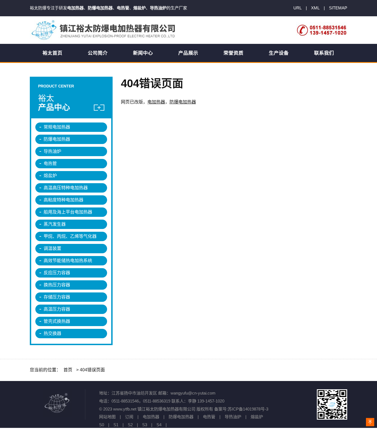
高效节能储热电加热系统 (68, 260)
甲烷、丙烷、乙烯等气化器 (70, 236)
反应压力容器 (57, 272)
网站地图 (107, 416)
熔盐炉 (50, 175)
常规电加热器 (57, 127)
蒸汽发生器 (55, 224)
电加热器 (156, 102)
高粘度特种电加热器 (63, 200)
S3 (144, 424)
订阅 (129, 416)
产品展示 (188, 53)
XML (315, 8)
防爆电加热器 (182, 102)
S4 (158, 424)
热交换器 (52, 333)
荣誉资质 (233, 53)
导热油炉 (52, 151)
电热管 (50, 163)
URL (297, 8)
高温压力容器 (57, 309)
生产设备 (279, 53)
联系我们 (324, 53)
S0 (101, 424)
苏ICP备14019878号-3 (248, 409)
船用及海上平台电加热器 (68, 212)
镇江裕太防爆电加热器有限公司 (104, 30)
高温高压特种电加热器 (66, 187)
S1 (115, 424)
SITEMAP (338, 8)
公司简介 (98, 53)
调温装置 (52, 248)
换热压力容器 (57, 285)
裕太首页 (52, 53)
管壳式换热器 (57, 321)
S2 (130, 424)
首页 (67, 369)
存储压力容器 (57, 297)
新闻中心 (143, 53)
